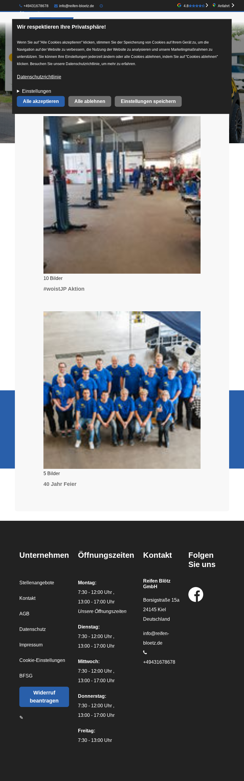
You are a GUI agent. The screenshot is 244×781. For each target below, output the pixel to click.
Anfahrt (223, 6)
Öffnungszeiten (31, 13)
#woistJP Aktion (64, 289)
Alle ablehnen (89, 101)
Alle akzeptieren (41, 101)
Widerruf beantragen (44, 697)
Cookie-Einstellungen (42, 660)
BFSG (25, 675)
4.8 (186, 6)
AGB (24, 613)
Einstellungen (36, 91)
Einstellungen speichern (148, 101)
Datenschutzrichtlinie (39, 76)
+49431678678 (36, 6)
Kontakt (27, 598)
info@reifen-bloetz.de (76, 6)
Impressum (31, 644)
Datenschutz (32, 629)
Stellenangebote (36, 582)
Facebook (195, 594)
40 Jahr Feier (59, 484)
